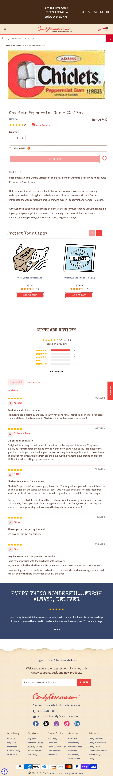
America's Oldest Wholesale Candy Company (56, 705)
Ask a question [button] (56, 371)
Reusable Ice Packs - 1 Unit (79, 278)
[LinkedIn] (101, 12)
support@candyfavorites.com (57, 716)
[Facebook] (83, 12)
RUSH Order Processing (30, 278)
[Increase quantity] (22, 138)
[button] (16, 125)
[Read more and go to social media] (36, 723)
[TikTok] (107, 12)
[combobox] (56, 38)
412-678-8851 (47, 711)
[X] (89, 12)
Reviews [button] (110, 390)
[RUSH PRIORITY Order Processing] (30, 258)
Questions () (33, 382)
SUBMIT (83, 682)
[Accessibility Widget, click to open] (4, 771)
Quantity (14, 132)
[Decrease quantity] (12, 138)
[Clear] (104, 38)
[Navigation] (5, 29)
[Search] (109, 38)
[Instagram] (95, 12)
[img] (15, 398)
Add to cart (30, 295)
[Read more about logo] (56, 701)
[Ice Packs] (79, 258)
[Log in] (99, 29)
